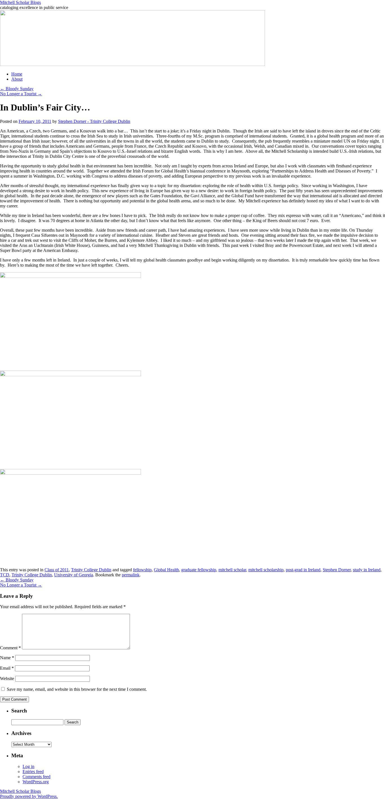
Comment (10, 647)
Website (7, 678)
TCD (4, 574)
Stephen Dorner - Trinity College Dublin (94, 121)
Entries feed (33, 771)
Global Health (166, 569)
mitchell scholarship (266, 569)
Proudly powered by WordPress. (29, 796)
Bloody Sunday (17, 88)
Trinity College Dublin (91, 569)
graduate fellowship (198, 569)
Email (7, 668)
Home (16, 74)
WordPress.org (36, 781)
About (17, 79)
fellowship (142, 569)
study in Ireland (366, 569)
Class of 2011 (57, 569)
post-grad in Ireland (303, 569)
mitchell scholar (232, 569)
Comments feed (36, 776)
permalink (131, 574)
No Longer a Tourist (21, 93)
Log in (28, 766)
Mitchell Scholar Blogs (20, 2)
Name (7, 657)
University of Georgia (73, 574)
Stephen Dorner (337, 569)
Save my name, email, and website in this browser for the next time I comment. (77, 689)
